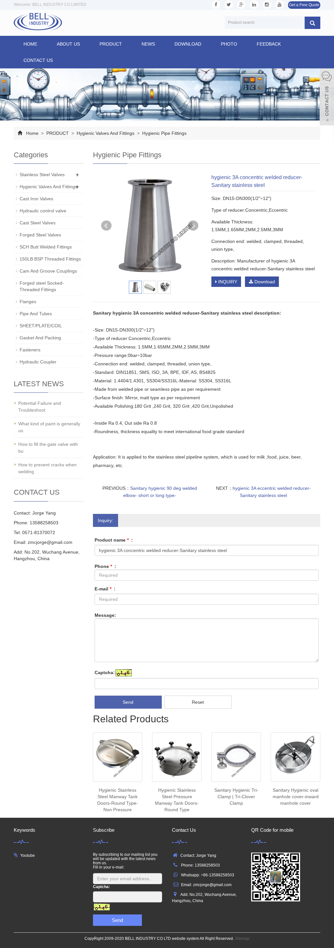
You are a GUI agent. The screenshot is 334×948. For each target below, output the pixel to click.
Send (128, 702)
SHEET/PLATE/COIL (41, 325)
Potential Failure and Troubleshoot (39, 407)
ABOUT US (68, 44)
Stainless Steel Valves (42, 174)
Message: (105, 615)
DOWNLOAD (188, 44)
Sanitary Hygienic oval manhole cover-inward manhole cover (296, 796)
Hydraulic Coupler (38, 361)
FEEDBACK (269, 44)
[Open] (327, 97)
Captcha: (105, 672)
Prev (106, 225)
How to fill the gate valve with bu (48, 448)
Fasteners (30, 349)
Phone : (105, 566)
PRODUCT (110, 44)
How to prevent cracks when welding (47, 468)
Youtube (27, 855)
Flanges (28, 301)
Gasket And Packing (40, 337)
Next (193, 225)
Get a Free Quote (304, 5)
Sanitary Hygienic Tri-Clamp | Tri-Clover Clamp (236, 796)
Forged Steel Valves (40, 234)
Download (264, 281)
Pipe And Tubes (36, 313)
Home (30, 44)
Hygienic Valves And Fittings (105, 133)
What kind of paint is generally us (49, 427)
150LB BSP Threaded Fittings (50, 259)
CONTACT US (38, 60)
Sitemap (242, 938)
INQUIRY (227, 281)
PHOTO (229, 44)
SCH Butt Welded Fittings (46, 246)
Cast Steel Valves (37, 222)
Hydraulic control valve (43, 210)
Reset (198, 702)
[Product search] (312, 23)
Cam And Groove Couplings (48, 271)
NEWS (148, 44)
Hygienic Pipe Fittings (164, 133)
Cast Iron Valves (36, 198)
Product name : (114, 540)
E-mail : (105, 588)
